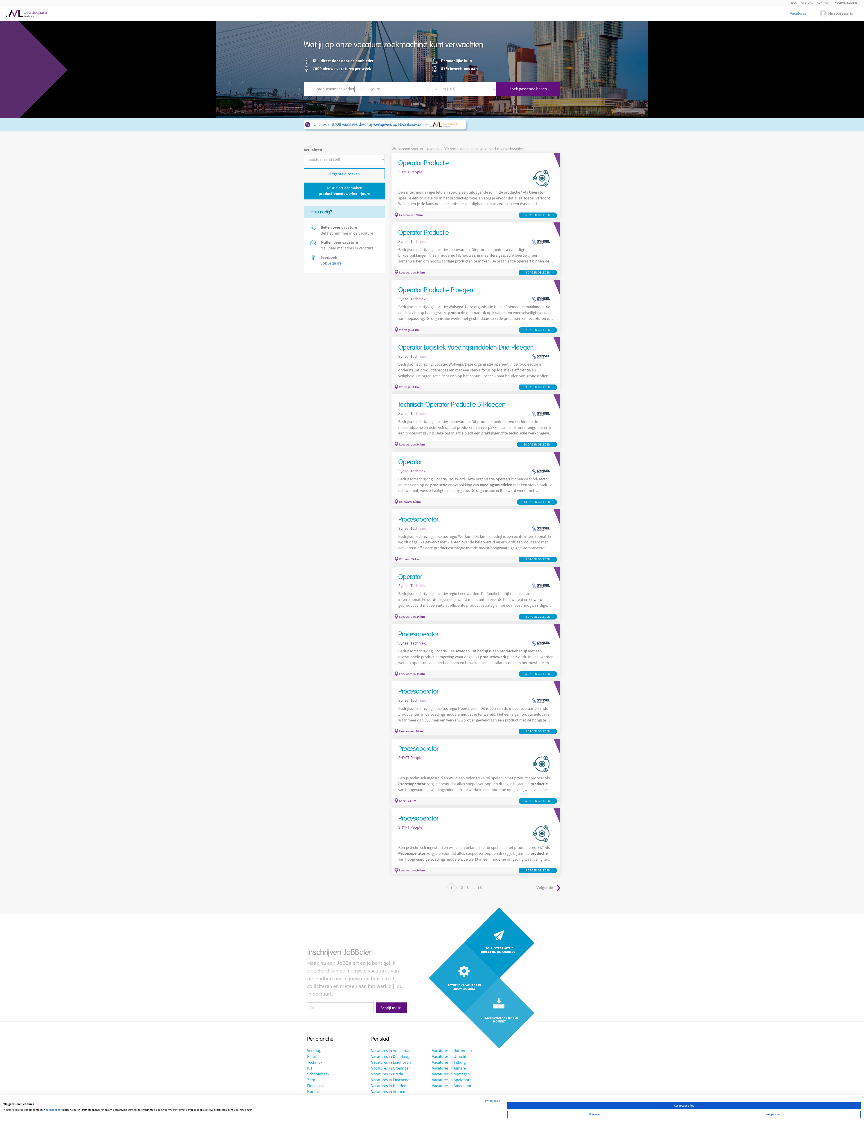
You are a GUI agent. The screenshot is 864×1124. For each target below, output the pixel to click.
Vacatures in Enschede (390, 1080)
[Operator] (476, 479)
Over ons (807, 3)
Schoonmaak (318, 1074)
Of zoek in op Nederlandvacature (371, 125)
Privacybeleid (493, 1101)
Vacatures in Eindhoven (391, 1062)
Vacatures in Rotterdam (452, 1050)
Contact (822, 3)
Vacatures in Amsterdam (392, 1050)
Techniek (314, 1062)
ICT (310, 1068)
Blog (793, 3)
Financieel (315, 1085)
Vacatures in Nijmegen (451, 1074)
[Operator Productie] (476, 186)
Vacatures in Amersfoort (452, 1085)
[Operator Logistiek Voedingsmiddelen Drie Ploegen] (476, 364)
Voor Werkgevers (846, 3)
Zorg (311, 1080)
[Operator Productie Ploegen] (476, 307)
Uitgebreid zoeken (344, 174)
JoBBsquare (331, 263)
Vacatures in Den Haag (390, 1056)
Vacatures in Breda (387, 1074)
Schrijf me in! (391, 1008)
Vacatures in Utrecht (449, 1056)
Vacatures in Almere (449, 1068)
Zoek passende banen (528, 89)
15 (479, 888)
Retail (312, 1056)
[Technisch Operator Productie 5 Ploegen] (476, 421)
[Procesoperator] (476, 536)
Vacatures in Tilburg (449, 1062)
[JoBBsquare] (26, 12)
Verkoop (314, 1050)
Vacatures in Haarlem (389, 1085)
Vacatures (798, 13)
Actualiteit (313, 150)
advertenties (53, 1110)
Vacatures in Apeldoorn (452, 1080)
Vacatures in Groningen (391, 1068)
